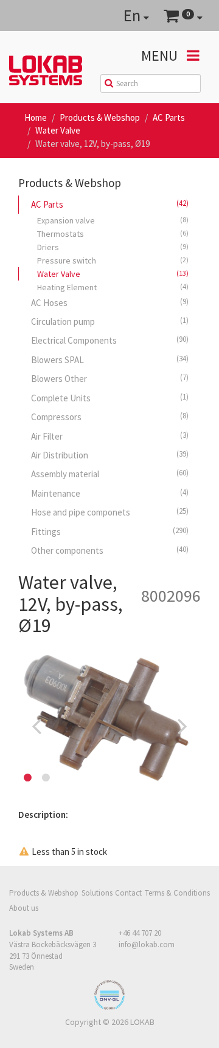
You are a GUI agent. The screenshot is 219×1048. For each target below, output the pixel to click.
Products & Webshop (100, 117)
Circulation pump (110, 321)
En (133, 15)
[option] (109, 725)
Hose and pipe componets (110, 512)
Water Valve (57, 130)
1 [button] (27, 778)
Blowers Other (110, 378)
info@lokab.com (147, 944)
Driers (113, 247)
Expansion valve (113, 220)
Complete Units (110, 398)
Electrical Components (110, 340)
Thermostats (113, 233)
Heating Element (113, 287)
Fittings (110, 531)
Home (35, 117)
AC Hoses (110, 302)
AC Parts (169, 117)
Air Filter (110, 436)
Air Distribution (110, 455)
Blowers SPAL (110, 359)
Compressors (110, 416)
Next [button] (182, 725)
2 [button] (46, 778)
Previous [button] (36, 725)
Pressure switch (113, 260)
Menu (161, 55)
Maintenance (110, 493)
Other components (110, 550)
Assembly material (110, 474)
